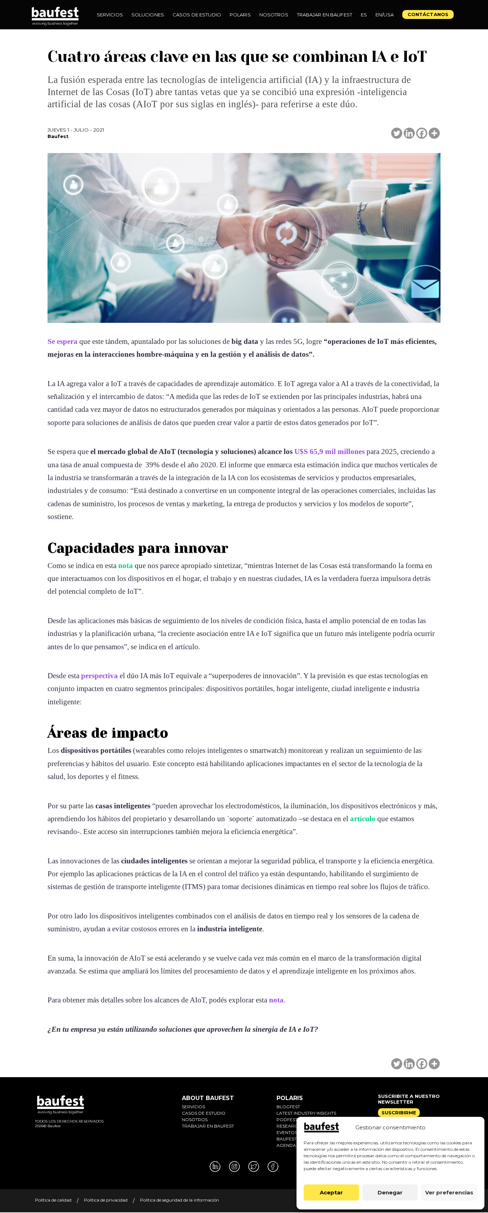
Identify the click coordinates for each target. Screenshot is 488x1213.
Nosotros (195, 1119)
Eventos (287, 1132)
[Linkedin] (409, 133)
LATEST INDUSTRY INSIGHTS (306, 1113)
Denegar (390, 1192)
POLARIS (290, 1098)
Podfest (287, 1119)
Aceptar (331, 1192)
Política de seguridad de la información (179, 1200)
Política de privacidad (106, 1200)
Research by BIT (296, 1126)
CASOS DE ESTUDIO (203, 1113)
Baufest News (294, 1138)
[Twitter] (396, 133)
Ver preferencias (449, 1192)
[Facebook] (421, 133)
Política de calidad (53, 1200)
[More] (434, 133)
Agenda (286, 1145)
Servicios (193, 1106)
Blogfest (288, 1106)
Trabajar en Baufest (208, 1126)
